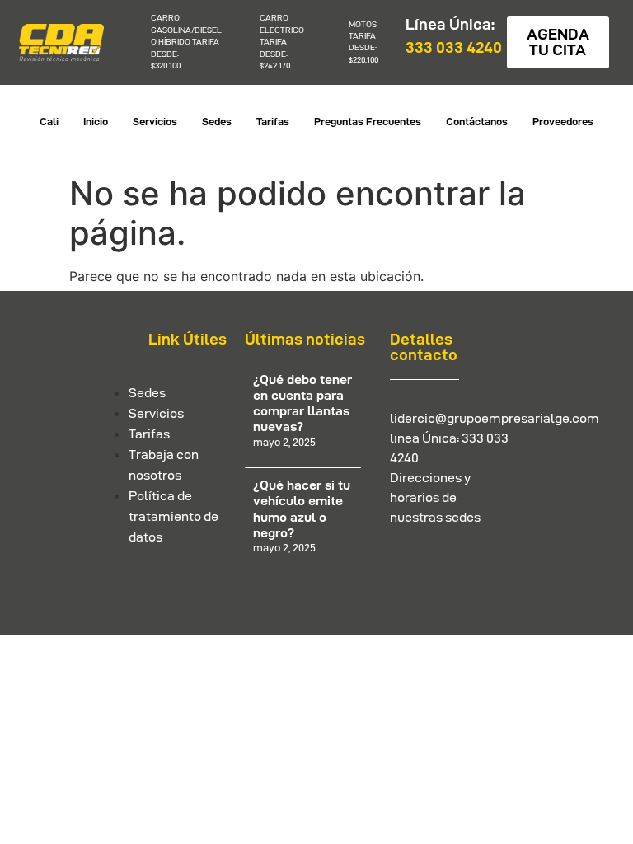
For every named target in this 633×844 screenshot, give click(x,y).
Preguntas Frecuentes (367, 121)
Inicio (95, 121)
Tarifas (272, 121)
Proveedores (562, 121)
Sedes (217, 121)
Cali (49, 121)
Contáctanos (477, 121)
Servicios (155, 121)
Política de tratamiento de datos (173, 516)
